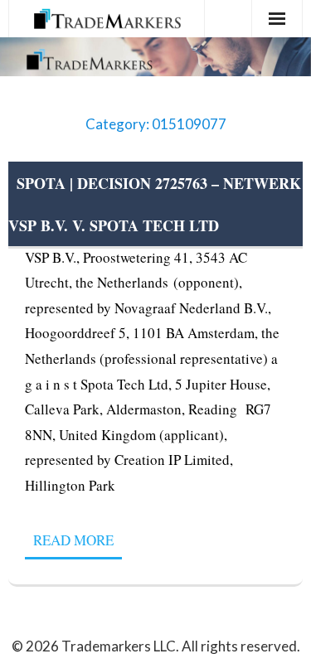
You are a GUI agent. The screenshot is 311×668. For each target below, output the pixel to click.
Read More (73, 539)
